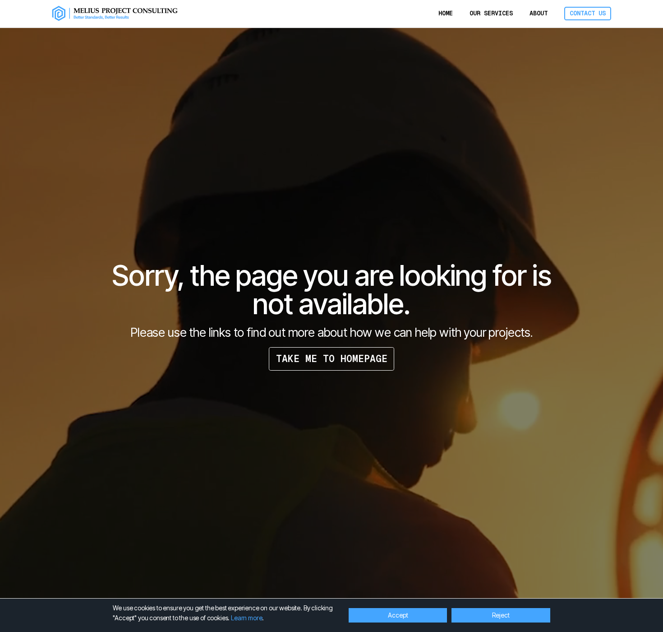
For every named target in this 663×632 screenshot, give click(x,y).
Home (445, 13)
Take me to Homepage (331, 359)
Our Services (491, 13)
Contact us (588, 13)
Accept (398, 615)
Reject (501, 615)
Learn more (246, 618)
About (538, 13)
